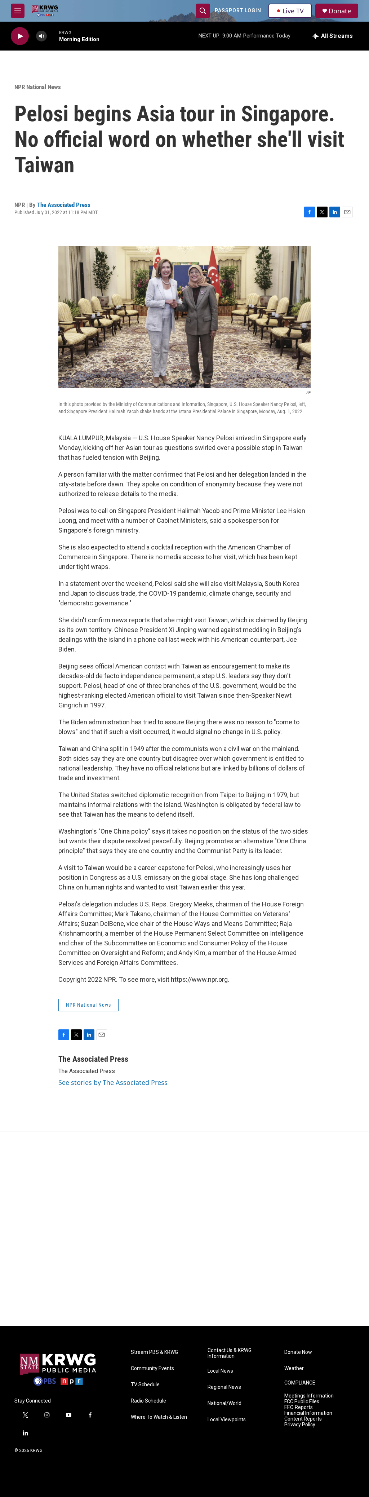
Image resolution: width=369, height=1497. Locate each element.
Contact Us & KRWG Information (230, 1353)
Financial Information (308, 1413)
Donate (340, 11)
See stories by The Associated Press (113, 1082)
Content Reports (303, 1419)
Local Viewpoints (227, 1419)
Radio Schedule (148, 1401)
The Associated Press (63, 204)
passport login (238, 10)
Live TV (293, 10)
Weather (294, 1368)
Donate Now (298, 1352)
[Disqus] (184, 1229)
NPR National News (37, 86)
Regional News (224, 1387)
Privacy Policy (299, 1424)
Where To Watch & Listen (159, 1417)
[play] (20, 36)
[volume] (41, 36)
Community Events (152, 1368)
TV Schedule (145, 1384)
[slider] (53, 36)
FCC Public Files (301, 1401)
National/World (224, 1403)
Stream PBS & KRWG (154, 1352)
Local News (220, 1371)
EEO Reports (298, 1407)
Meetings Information (309, 1396)
